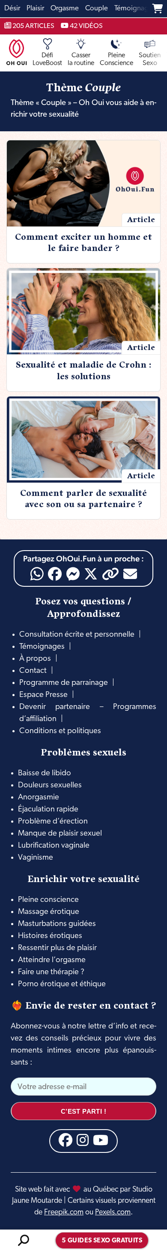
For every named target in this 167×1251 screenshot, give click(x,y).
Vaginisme (35, 858)
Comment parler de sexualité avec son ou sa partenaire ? (83, 499)
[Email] (130, 574)
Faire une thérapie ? (51, 972)
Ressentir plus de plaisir (57, 948)
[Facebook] (55, 574)
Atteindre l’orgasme (52, 960)
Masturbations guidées (57, 924)
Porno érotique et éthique (62, 984)
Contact (33, 671)
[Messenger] (73, 574)
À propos (35, 659)
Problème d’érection (53, 821)
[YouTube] (100, 1140)
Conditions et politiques (60, 731)
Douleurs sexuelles (50, 785)
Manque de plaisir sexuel (60, 834)
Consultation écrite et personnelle (76, 635)
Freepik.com (64, 1212)
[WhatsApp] (37, 574)
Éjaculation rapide (48, 809)
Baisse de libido (44, 773)
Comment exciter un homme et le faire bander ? (83, 243)
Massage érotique (48, 912)
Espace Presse (43, 695)
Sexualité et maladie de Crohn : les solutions (83, 370)
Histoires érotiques (50, 936)
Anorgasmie (38, 797)
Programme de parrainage (63, 683)
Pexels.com (113, 1212)
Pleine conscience (48, 900)
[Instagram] (83, 1140)
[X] (91, 574)
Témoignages (42, 647)
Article (141, 219)
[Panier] (157, 8)
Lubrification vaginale (53, 846)
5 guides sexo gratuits (102, 1241)
